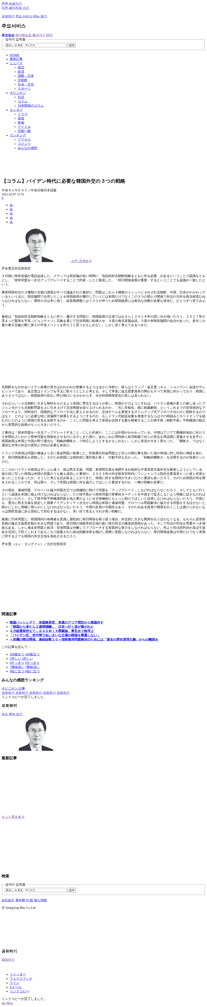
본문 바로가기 (12, 3)
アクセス (24, 139)
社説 (21, 97)
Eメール (15, 987)
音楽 (21, 118)
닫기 (49, 35)
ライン (14, 983)
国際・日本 (26, 76)
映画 (21, 122)
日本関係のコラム (31, 105)
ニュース (16, 63)
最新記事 (16, 59)
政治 (21, 67)
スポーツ (24, 88)
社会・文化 (26, 84)
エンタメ (16, 110)
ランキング (18, 135)
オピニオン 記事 (13, 688)
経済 (21, 71)
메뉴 (9, 1003)
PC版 (29, 900)
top (4, 1003)
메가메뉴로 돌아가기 (30, 35)
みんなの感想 (27, 148)
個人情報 (40, 900)
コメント (24, 143)
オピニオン (18, 93)
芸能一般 (24, 131)
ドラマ (22, 114)
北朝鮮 (22, 80)
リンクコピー (19, 991)
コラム (22, 101)
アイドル (24, 127)
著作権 (20, 900)
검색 (71, 45)
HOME (14, 55)
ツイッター (18, 974)
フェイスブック (21, 978)
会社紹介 (8, 900)
